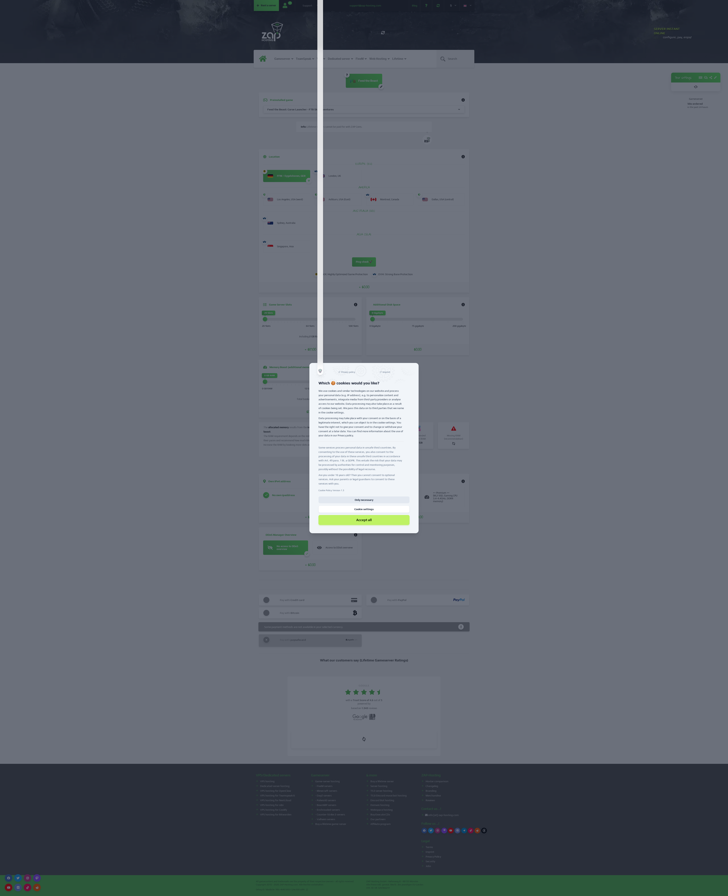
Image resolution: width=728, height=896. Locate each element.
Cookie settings (364, 509)
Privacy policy (345, 435)
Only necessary (364, 499)
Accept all (364, 520)
